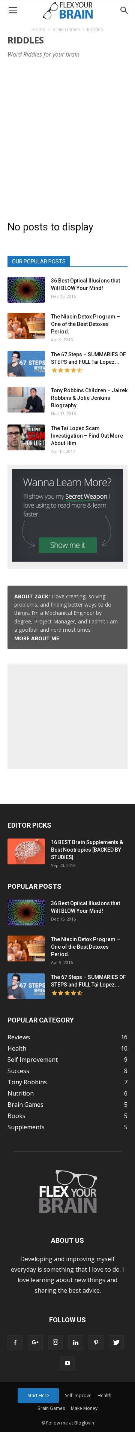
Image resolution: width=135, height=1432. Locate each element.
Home (38, 29)
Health (104, 1395)
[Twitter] (116, 1342)
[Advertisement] (67, 137)
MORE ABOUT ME (36, 638)
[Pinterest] (96, 1342)
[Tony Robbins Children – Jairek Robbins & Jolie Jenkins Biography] (26, 400)
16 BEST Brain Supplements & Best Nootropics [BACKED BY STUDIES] (87, 849)
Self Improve (78, 1395)
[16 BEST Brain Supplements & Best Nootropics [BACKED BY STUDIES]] (26, 851)
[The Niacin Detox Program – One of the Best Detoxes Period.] (26, 326)
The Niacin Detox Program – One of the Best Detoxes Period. (85, 324)
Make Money (84, 1408)
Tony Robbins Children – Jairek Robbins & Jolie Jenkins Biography (89, 397)
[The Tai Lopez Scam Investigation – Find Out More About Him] (26, 437)
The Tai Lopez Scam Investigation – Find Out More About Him (87, 435)
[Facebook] (15, 1342)
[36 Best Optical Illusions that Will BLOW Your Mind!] (26, 290)
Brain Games (66, 29)
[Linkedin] (75, 1342)
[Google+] (35, 1342)
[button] (124, 10)
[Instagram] (55, 1342)
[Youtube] (67, 1363)
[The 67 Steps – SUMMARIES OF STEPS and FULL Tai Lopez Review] (26, 364)
